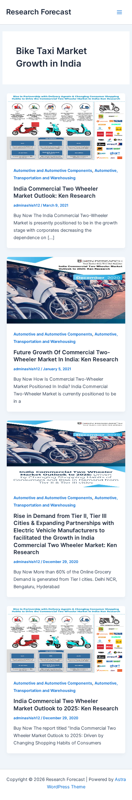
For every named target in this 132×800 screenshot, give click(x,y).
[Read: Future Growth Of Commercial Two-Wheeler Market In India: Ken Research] (66, 290)
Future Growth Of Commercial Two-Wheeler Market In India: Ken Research (66, 356)
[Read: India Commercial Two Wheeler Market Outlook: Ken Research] (66, 126)
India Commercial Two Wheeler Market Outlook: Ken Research (56, 192)
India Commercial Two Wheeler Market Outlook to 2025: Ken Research (66, 704)
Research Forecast (38, 11)
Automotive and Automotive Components (53, 170)
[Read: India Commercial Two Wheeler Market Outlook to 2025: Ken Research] (66, 639)
